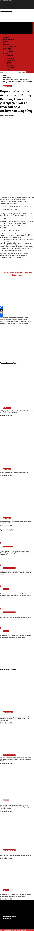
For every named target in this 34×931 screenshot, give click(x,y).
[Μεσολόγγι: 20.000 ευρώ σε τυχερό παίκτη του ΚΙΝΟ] (6, 607)
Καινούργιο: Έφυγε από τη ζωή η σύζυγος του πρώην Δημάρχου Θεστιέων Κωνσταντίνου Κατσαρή (15, 636)
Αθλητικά (10, 52)
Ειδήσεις (6, 53)
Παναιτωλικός (8, 50)
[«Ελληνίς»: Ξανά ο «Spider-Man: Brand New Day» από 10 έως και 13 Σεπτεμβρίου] (17, 403)
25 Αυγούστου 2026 (6, 415)
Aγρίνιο (6, 589)
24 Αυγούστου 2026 (6, 526)
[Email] (17, 312)
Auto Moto (10, 67)
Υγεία (8, 69)
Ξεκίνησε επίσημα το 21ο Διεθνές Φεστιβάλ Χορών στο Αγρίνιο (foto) (16, 522)
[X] (17, 310)
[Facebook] (17, 307)
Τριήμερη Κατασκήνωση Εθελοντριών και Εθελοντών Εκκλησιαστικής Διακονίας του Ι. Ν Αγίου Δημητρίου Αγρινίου (15, 572)
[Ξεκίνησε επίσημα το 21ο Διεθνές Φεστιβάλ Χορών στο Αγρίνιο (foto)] (17, 513)
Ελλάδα (5, 41)
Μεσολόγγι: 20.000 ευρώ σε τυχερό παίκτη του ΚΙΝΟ (15, 617)
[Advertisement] (17, 343)
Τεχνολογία (10, 66)
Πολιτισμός (10, 59)
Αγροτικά (10, 55)
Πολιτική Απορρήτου (9, 916)
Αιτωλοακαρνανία (9, 39)
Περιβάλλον (11, 60)
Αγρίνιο (6, 38)
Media (9, 64)
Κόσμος (5, 43)
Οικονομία (7, 48)
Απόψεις (9, 57)
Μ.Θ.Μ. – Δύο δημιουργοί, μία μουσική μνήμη (14, 472)
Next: (16, 323)
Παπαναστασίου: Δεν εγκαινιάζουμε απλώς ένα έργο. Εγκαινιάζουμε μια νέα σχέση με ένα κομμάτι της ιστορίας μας (15, 553)
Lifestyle (9, 62)
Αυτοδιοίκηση (11, 46)
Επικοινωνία (7, 918)
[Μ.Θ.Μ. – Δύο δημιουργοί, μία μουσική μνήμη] (17, 466)
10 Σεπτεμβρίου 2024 (7, 115)
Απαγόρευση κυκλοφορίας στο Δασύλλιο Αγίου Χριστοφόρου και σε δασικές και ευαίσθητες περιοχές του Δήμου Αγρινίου (16, 595)
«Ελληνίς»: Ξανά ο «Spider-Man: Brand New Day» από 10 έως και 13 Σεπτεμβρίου (16, 411)
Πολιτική (6, 45)
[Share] (17, 315)
